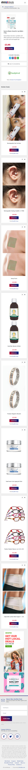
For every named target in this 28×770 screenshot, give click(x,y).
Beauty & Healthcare (9, 6)
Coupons (13, 761)
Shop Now (14, 150)
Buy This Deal (9, 48)
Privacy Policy (11, 764)
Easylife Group (15, 153)
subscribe (6, 718)
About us (23, 762)
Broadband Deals (8, 762)
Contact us (19, 764)
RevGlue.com (22, 767)
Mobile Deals (20, 761)
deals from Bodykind (16, 79)
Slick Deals (7, 761)
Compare (17, 762)
